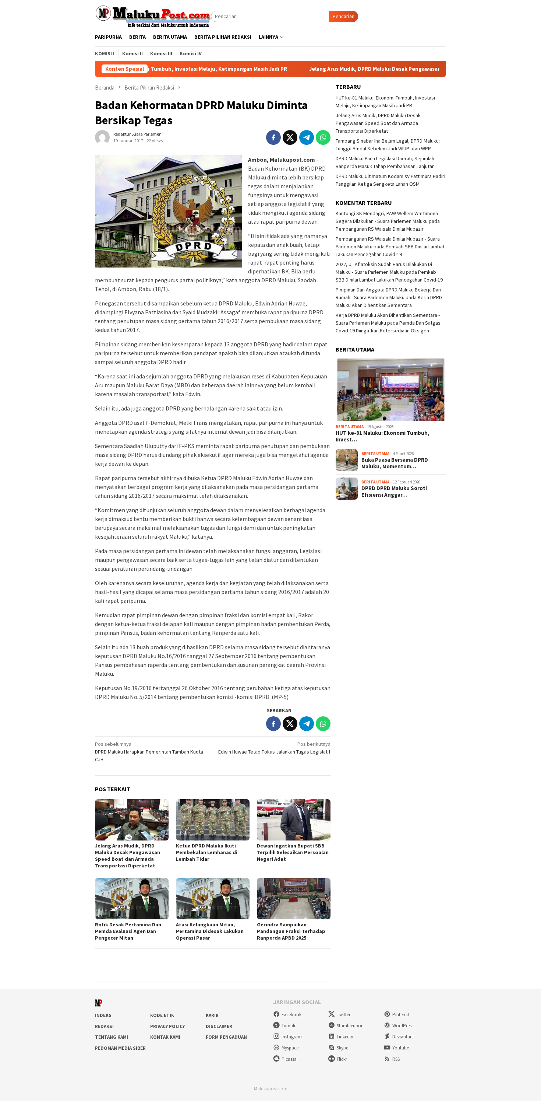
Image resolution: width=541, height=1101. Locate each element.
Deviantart (402, 1037)
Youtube (400, 1048)
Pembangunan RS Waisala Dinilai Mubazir (380, 229)
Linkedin (345, 1037)
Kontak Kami (165, 1037)
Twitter (343, 1014)
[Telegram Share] (306, 137)
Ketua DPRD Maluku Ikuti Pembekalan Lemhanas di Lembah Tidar (206, 852)
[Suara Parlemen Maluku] (153, 16)
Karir (212, 1015)
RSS (396, 1059)
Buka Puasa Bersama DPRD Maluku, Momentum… (394, 463)
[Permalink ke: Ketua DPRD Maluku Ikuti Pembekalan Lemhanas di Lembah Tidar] (213, 819)
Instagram (292, 1037)
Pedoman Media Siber (120, 1048)
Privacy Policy (167, 1026)
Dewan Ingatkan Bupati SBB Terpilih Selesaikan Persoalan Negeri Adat (293, 852)
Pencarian (343, 16)
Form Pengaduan (226, 1037)
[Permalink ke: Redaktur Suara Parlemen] (102, 136)
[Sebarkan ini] (273, 137)
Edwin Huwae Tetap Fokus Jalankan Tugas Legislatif (274, 748)
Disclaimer (219, 1026)
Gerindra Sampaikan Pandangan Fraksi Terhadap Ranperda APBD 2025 (291, 931)
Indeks (103, 1015)
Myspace (290, 1048)
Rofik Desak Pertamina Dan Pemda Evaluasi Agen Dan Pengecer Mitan (128, 931)
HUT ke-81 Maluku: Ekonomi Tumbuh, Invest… (382, 436)
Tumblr (289, 1026)
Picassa (289, 1059)
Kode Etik (162, 1015)
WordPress (402, 1026)
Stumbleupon (350, 1026)
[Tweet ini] (290, 137)
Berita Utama (350, 426)
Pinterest (401, 1014)
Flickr (342, 1059)
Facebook (291, 1014)
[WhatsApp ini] (323, 137)
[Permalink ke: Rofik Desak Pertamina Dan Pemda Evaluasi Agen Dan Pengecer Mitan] (132, 898)
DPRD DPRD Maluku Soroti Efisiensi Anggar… (394, 491)
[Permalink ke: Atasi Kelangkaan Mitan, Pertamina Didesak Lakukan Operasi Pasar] (213, 898)
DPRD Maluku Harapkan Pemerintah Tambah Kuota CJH (149, 752)
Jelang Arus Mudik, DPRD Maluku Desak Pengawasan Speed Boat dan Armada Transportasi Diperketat (399, 69)
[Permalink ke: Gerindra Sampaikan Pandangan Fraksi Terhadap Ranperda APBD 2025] (293, 898)
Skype (342, 1048)
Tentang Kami (111, 1037)
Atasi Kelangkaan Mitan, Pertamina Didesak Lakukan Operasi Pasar (210, 931)
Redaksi (104, 1026)
